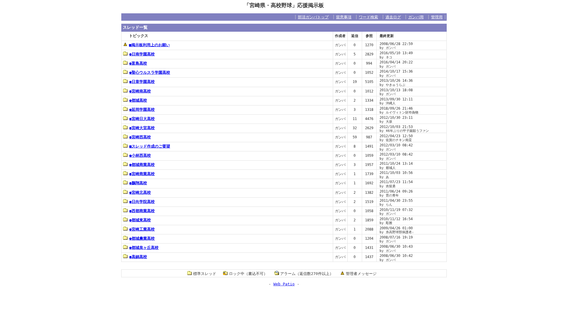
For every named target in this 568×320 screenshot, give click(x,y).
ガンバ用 (416, 17)
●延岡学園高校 (142, 109)
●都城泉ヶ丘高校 (144, 247)
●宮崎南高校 (140, 91)
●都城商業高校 (142, 164)
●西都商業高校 (142, 211)
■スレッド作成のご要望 (149, 146)
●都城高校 (138, 100)
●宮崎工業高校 (142, 229)
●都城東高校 (140, 220)
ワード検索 (368, 17)
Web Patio (284, 284)
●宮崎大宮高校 (142, 128)
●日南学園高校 (142, 54)
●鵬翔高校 (138, 183)
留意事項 (343, 17)
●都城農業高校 (142, 238)
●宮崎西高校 (140, 137)
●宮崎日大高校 (142, 118)
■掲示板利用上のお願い (149, 45)
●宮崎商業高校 (142, 174)
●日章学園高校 (142, 81)
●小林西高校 (140, 155)
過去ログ (393, 17)
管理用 (437, 17)
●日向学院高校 (142, 201)
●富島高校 (138, 63)
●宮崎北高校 (140, 192)
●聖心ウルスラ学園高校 (149, 72)
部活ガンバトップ (313, 17)
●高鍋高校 (138, 257)
